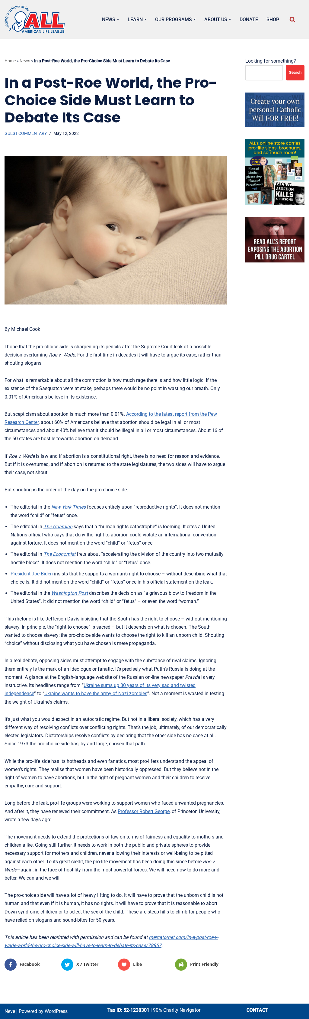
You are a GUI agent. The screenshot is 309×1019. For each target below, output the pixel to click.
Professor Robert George (144, 811)
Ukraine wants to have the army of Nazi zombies (95, 693)
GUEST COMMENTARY (26, 133)
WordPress (56, 1011)
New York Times (68, 507)
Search (295, 72)
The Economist (59, 554)
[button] (118, 19)
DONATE (249, 19)
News (25, 60)
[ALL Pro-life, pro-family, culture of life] (35, 19)
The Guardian (57, 526)
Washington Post (69, 593)
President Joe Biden (32, 574)
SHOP (272, 19)
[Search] (292, 19)
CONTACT (257, 1010)
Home (10, 60)
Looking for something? (270, 61)
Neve (10, 1011)
